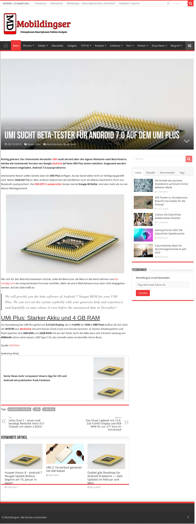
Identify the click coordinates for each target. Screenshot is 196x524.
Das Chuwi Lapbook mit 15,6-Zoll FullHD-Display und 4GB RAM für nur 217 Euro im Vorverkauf (103, 423)
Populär (150, 172)
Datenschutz (56, 3)
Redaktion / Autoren (129, 3)
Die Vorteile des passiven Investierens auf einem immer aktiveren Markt (171, 184)
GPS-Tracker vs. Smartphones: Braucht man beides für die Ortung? (171, 201)
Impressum (41, 3)
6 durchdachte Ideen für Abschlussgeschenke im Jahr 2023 (171, 249)
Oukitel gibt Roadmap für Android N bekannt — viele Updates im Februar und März (104, 478)
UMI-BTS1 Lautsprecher (48, 184)
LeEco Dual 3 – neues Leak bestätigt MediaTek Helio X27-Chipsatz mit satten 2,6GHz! (27, 422)
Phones (27, 45)
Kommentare (167, 172)
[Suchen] (191, 3)
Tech (128, 45)
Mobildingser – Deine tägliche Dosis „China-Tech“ (91, 3)
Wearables (57, 45)
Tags (182, 172)
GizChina (14, 345)
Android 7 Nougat (20, 409)
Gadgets (72, 45)
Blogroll (175, 45)
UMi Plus (49, 409)
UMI (37, 409)
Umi (38, 144)
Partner (141, 45)
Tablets (42, 45)
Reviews (99, 45)
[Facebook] (168, 3)
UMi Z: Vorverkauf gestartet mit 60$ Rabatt (64, 469)
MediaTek (25, 329)
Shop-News (158, 45)
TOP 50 (85, 45)
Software (115, 45)
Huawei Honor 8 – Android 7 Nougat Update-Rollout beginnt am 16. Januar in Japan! (23, 478)
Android (57, 163)
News (16, 45)
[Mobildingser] (37, 23)
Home (6, 45)
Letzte (138, 172)
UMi (54, 159)
